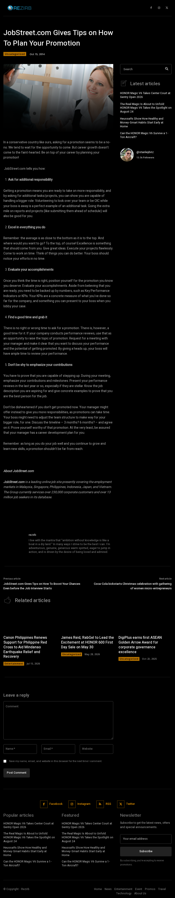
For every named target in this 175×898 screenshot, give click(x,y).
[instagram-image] (128, 173)
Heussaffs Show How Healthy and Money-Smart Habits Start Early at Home (141, 122)
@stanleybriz (145, 152)
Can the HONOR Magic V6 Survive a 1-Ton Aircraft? (144, 135)
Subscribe (145, 851)
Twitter (130, 804)
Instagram (83, 804)
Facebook (55, 804)
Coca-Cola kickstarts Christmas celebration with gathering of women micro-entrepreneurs (133, 586)
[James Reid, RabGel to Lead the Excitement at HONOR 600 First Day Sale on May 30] (87, 620)
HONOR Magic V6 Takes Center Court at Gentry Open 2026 (145, 95)
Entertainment (14, 663)
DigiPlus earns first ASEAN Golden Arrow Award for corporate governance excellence (140, 644)
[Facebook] (44, 804)
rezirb (32, 535)
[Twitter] (121, 804)
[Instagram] (72, 804)
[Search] (167, 69)
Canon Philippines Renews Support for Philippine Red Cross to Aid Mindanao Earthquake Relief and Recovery (25, 647)
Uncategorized (15, 54)
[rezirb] (14, 543)
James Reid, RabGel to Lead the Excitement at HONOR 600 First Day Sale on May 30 (87, 642)
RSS (108, 804)
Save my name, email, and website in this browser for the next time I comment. (55, 761)
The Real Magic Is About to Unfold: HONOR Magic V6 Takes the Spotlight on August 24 (146, 108)
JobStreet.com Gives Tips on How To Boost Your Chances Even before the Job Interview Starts (41, 586)
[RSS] (100, 804)
